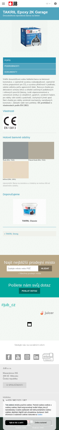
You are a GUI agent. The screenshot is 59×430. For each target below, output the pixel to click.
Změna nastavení (41, 423)
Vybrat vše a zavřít (16, 423)
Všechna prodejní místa (30, 273)
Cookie (40, 415)
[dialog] (29, 415)
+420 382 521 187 (16, 400)
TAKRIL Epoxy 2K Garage (37, 2)
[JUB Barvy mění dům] (13, 3)
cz (47, 3)
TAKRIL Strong (12, 234)
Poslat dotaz (29, 291)
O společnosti (14, 385)
